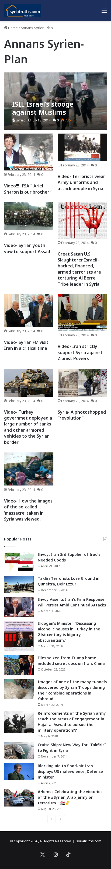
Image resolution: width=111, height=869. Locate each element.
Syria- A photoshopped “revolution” (82, 415)
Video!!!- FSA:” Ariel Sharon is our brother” (27, 189)
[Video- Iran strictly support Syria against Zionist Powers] (82, 312)
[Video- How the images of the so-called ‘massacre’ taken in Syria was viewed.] (28, 469)
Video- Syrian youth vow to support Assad (27, 248)
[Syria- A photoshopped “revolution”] (82, 383)
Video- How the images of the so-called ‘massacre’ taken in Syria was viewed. (28, 510)
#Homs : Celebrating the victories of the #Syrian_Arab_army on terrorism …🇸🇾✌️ (70, 797)
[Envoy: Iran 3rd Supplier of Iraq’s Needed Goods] (19, 562)
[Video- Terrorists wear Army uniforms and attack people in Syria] (82, 147)
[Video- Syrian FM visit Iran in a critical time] (28, 310)
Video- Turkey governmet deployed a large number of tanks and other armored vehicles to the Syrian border (28, 427)
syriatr (21, 120)
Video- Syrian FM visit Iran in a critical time (26, 345)
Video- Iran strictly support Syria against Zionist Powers (80, 352)
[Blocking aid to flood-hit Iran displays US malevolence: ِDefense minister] (19, 771)
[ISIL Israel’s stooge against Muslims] (55, 101)
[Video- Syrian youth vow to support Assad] (28, 216)
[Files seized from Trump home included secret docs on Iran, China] (19, 665)
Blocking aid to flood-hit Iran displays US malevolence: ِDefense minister (70, 771)
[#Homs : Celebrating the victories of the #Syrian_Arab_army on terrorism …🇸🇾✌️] (19, 798)
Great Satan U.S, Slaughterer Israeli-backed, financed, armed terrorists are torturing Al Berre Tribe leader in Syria (79, 269)
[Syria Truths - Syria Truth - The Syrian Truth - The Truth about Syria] (22, 10)
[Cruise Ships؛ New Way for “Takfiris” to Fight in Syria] (19, 750)
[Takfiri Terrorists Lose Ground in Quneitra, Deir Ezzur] (19, 584)
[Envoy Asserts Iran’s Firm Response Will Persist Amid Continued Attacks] (19, 607)
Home (12, 27)
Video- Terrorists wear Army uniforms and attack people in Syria (81, 182)
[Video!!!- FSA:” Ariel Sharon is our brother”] (28, 152)
